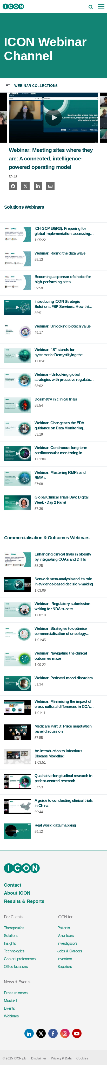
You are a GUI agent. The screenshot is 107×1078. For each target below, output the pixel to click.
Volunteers (65, 935)
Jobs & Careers (69, 950)
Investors (64, 958)
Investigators (67, 943)
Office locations (16, 966)
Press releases (16, 992)
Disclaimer (38, 1058)
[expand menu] (31, 85)
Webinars (11, 1015)
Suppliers (64, 966)
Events (9, 1008)
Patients (63, 927)
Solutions (11, 935)
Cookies (82, 1058)
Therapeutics (14, 927)
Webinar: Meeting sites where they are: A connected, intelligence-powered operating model (51, 158)
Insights (10, 943)
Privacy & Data (61, 1058)
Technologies (14, 950)
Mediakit (10, 1000)
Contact (12, 884)
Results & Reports (24, 901)
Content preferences (20, 958)
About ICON (17, 892)
